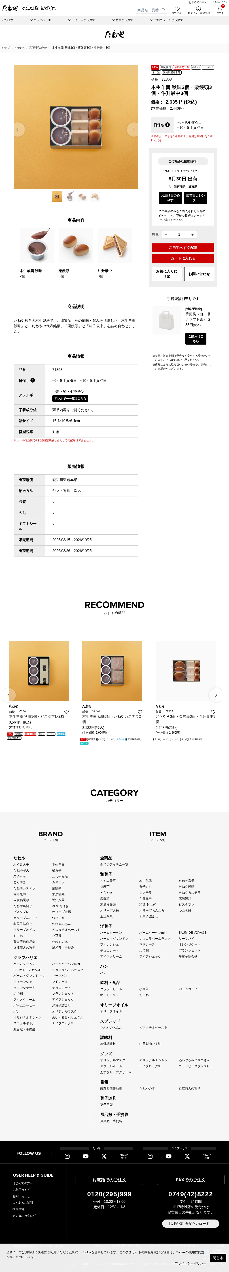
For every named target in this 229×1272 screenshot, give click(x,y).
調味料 (106, 1037)
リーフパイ (60, 975)
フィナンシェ (22, 981)
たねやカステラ (24, 888)
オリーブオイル (24, 929)
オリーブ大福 (61, 912)
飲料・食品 (110, 982)
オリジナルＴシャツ (27, 1017)
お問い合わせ (199, 274)
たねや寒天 (21, 870)
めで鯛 (18, 993)
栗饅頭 (56, 888)
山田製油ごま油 (150, 1044)
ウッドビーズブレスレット (197, 1066)
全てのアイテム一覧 (114, 864)
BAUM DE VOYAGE (27, 970)
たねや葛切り (22, 906)
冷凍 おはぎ (60, 906)
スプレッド (110, 1021)
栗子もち (19, 876)
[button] (18, 129)
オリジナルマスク (64, 1011)
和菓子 (106, 874)
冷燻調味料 (108, 1044)
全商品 (106, 858)
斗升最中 (19, 894)
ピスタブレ (21, 912)
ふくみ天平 (21, 864)
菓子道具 (108, 1098)
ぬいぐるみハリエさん (67, 1017)
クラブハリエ (25, 957)
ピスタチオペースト (66, 929)
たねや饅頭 (60, 876)
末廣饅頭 (58, 894)
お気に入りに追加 (167, 273)
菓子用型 (106, 1105)
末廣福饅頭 (21, 900)
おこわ (18, 935)
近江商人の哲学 (24, 947)
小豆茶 (56, 935)
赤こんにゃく (109, 995)
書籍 (104, 1082)
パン (16, 1011)
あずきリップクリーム (115, 1072)
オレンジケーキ (24, 988)
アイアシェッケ (63, 999)
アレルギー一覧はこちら (70, 398)
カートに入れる (183, 258)
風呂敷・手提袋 (63, 947)
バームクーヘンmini (66, 964)
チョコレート (61, 988)
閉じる (218, 1258)
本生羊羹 (58, 864)
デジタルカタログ (24, 1215)
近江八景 (58, 900)
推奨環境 (18, 1209)
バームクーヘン (24, 964)
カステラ (58, 882)
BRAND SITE (124, 1156)
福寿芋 (56, 870)
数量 (155, 234)
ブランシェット (63, 993)
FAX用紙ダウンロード (192, 1224)
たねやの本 (60, 942)
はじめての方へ (23, 1183)
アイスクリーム (24, 999)
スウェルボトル (24, 1023)
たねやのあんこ (63, 924)
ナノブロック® (62, 1023)
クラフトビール (111, 989)
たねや (19, 858)
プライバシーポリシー (190, 1263)
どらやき (19, 882)
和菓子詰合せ (22, 924)
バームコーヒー (24, 1005)
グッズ (106, 1054)
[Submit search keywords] (163, 10)
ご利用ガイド (21, 1189)
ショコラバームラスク (67, 970)
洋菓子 (106, 926)
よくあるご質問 (23, 1202)
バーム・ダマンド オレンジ (32, 975)
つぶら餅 (58, 918)
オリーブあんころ (25, 918)
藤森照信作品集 (24, 942)
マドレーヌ (60, 981)
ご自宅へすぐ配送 (183, 247)
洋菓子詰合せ (61, 1005)
